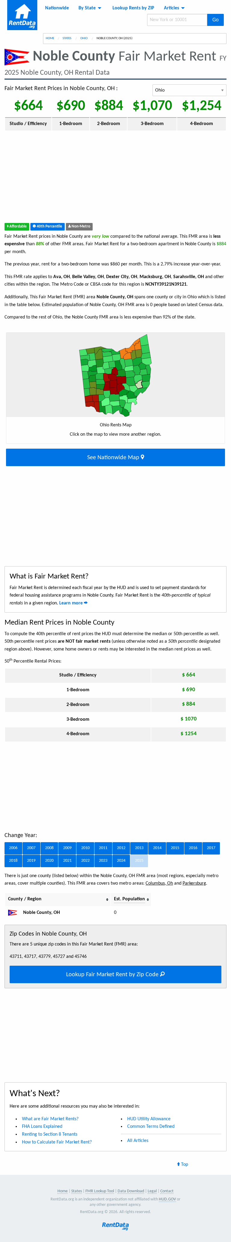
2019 (31, 860)
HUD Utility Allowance (149, 1119)
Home (50, 38)
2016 (193, 848)
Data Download (131, 1191)
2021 (67, 860)
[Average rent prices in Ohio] (15, 912)
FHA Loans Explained (42, 1126)
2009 (67, 848)
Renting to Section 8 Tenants (49, 1134)
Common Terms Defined (150, 1126)
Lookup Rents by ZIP (133, 8)
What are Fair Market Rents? (50, 1119)
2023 (103, 860)
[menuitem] (57, 8)
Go (215, 19)
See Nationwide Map (114, 458)
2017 (211, 848)
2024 (121, 860)
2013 (139, 848)
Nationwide (57, 8)
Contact (167, 1191)
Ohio (84, 38)
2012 (121, 848)
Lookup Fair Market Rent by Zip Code (113, 975)
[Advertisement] (115, 178)
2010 (85, 848)
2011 (103, 848)
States (67, 38)
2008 (49, 848)
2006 (13, 848)
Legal (152, 1191)
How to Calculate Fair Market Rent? (57, 1142)
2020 (49, 860)
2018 (13, 860)
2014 (157, 848)
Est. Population (129, 899)
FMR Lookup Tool (99, 1191)
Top (184, 1164)
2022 (85, 860)
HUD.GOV (167, 1199)
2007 (31, 848)
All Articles (137, 1140)
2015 (175, 848)
